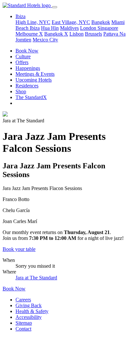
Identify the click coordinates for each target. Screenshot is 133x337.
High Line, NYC (32, 22)
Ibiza (35, 28)
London (88, 28)
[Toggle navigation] (54, 7)
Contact (23, 328)
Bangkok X (56, 34)
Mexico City (45, 39)
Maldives (69, 28)
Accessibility (28, 317)
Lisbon (76, 34)
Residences (26, 85)
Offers (21, 62)
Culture (23, 56)
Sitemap (23, 323)
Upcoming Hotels (33, 80)
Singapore (107, 28)
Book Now (26, 50)
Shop (20, 91)
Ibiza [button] (20, 16)
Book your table (19, 249)
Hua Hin (50, 28)
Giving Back (28, 305)
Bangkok (100, 22)
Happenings (27, 68)
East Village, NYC (71, 22)
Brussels (93, 34)
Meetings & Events (35, 74)
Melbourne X (29, 34)
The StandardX (31, 97)
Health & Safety (31, 311)
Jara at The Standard (36, 277)
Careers (23, 299)
